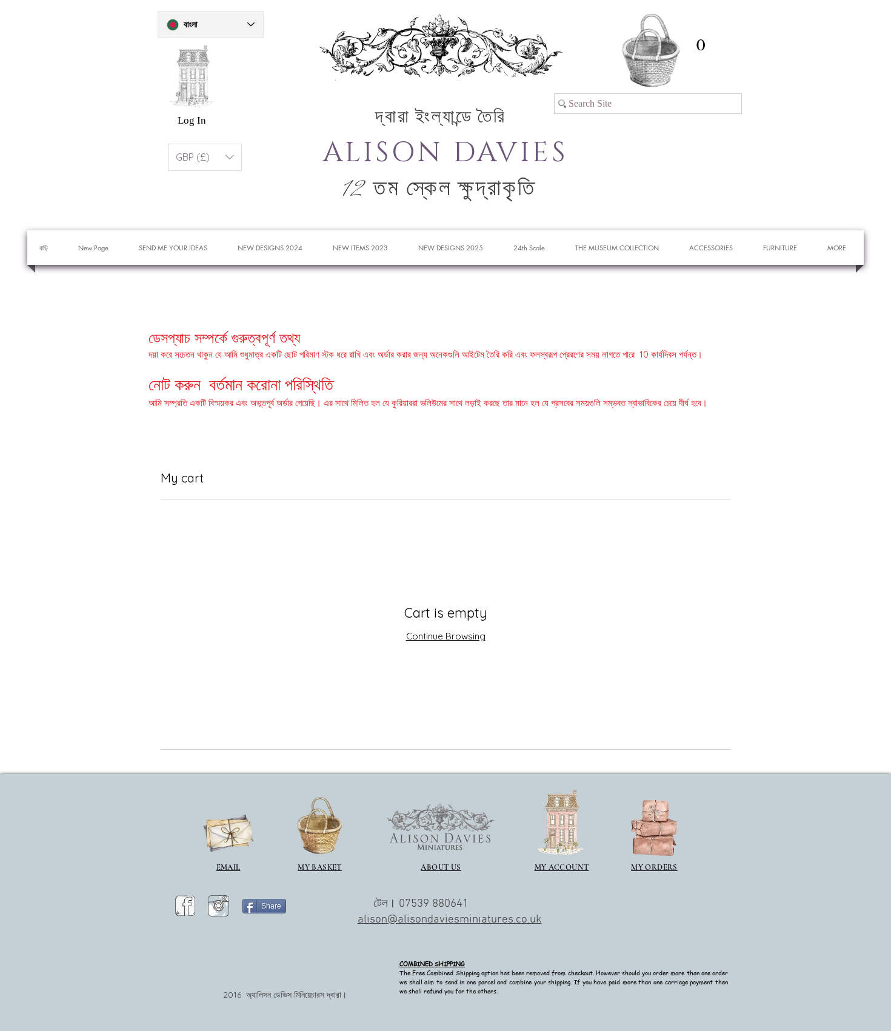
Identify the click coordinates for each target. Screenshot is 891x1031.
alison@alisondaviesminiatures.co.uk (450, 920)
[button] (700, 45)
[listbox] (205, 157)
